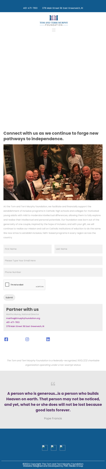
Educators (53, 95)
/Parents (53, 113)
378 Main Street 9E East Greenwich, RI (62, 8)
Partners (53, 77)
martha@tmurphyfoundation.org (23, 318)
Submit (9, 297)
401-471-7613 (12, 322)
